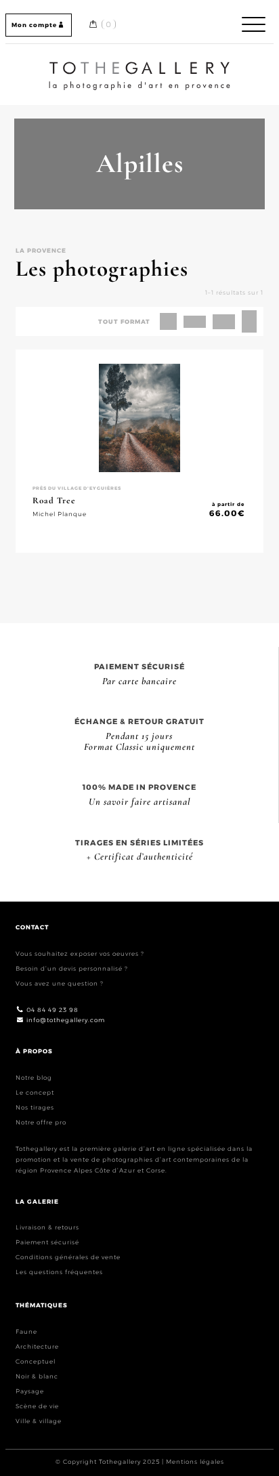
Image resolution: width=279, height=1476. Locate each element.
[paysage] (224, 321)
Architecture (37, 1346)
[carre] (168, 321)
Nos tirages (35, 1107)
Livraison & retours (47, 1227)
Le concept (35, 1092)
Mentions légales (195, 1461)
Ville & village (39, 1421)
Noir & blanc (37, 1376)
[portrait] (249, 321)
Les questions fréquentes (59, 1271)
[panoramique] (195, 322)
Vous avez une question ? (60, 983)
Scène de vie (37, 1406)
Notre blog (34, 1077)
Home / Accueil (139, 63)
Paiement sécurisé (47, 1242)
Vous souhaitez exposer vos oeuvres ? (80, 953)
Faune (26, 1331)
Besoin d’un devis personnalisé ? (72, 968)
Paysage (30, 1391)
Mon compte (34, 24)
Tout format (124, 321)
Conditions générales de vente (68, 1257)
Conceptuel (36, 1361)
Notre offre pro (41, 1122)
